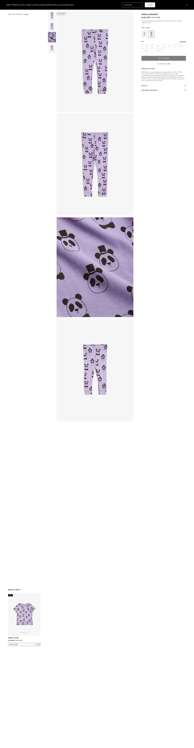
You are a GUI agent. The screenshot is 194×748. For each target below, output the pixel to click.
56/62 (146, 46)
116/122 (158, 50)
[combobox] (132, 4)
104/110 (147, 50)
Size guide (183, 41)
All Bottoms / (19, 14)
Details (144, 86)
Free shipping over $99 (163, 63)
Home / (10, 14)
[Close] (187, 5)
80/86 (169, 46)
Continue (150, 5)
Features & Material (149, 90)
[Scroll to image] (52, 15)
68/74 (158, 46)
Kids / (14, 14)
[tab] (21, 632)
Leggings (26, 14)
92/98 (180, 46)
